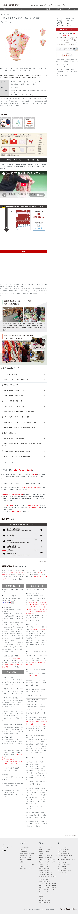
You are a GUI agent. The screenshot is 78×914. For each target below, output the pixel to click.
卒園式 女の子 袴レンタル (44, 902)
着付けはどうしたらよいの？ (12, 433)
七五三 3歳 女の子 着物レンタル (13, 14)
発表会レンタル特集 (62, 857)
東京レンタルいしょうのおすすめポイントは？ (16, 379)
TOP (1, 14)
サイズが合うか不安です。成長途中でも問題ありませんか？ (20, 427)
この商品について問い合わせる (65, 69)
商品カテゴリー (7, 9)
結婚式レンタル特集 (62, 851)
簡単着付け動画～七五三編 (25, 855)
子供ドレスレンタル (43, 893)
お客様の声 (22, 861)
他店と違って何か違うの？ (11, 384)
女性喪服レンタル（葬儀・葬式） (46, 857)
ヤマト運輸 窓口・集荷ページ (12, 785)
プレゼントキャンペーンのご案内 (27, 864)
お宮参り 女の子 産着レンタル (45, 881)
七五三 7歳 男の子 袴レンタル (45, 868)
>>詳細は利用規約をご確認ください (36, 589)
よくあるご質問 (23, 851)
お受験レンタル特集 (62, 872)
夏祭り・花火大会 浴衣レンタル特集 (65, 855)
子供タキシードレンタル (44, 891)
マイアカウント (57, 5)
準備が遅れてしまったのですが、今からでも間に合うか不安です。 (22, 422)
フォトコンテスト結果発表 (25, 859)
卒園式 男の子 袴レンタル (44, 900)
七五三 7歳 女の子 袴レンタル (45, 866)
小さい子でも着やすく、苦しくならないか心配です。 (18, 417)
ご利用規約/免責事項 (24, 847)
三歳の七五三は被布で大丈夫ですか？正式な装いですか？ (19, 411)
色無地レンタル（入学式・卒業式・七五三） (48, 855)
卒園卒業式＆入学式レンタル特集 (64, 864)
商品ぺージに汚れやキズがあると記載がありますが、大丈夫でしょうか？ (22, 444)
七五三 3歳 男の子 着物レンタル (45, 874)
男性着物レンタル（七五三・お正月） (46, 862)
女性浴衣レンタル (42, 898)
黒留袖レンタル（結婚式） (44, 851)
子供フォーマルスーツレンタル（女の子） (47, 889)
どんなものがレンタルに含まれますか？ (14, 406)
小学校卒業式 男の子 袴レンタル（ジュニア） (48, 876)
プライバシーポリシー (6, 847)
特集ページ (19, 9)
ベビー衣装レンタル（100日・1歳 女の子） (48, 885)
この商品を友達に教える (63, 75)
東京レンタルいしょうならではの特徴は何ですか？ (18, 456)
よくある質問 (59, 9)
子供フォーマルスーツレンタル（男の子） (47, 887)
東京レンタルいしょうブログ (26, 868)
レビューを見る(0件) (62, 64)
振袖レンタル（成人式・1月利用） (46, 847)
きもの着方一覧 (46, 9)
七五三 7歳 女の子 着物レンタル (45, 864)
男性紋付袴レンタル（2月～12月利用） (47, 859)
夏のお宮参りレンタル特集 (63, 849)
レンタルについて (32, 9)
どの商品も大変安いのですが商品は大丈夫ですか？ (18, 451)
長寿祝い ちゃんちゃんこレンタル (46, 894)
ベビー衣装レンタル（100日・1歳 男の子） (48, 883)
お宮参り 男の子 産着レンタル (45, 879)
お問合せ (22, 866)
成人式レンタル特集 (62, 866)
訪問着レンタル (42, 853)
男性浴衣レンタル (42, 896)
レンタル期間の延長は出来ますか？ (13, 395)
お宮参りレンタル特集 (62, 847)
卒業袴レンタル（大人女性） (45, 849)
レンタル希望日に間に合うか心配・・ (14, 401)
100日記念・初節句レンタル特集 (64, 870)
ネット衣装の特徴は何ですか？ (12, 374)
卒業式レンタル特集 (62, 862)
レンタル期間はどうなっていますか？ (14, 390)
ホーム (3, 844)
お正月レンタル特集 (62, 868)
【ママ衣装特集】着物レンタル (64, 853)
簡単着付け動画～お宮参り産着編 (27, 853)
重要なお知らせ (23, 862)
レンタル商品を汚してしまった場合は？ (14, 438)
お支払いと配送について (25, 849)
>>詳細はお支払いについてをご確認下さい (12, 590)
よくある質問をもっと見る (7, 462)
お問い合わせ (71, 9)
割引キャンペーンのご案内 (25, 857)
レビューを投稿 (61, 67)
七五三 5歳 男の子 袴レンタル (45, 870)
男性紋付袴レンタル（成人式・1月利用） (47, 861)
